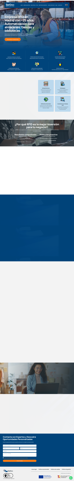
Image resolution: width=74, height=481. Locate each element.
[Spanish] (67, 5)
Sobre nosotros (26, 5)
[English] (65, 5)
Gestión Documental (43, 5)
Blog (56, 5)
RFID (37, 5)
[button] (70, 477)
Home (22, 5)
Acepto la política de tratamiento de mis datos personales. (16, 458)
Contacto (60, 5)
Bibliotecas (33, 5)
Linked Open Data (51, 5)
